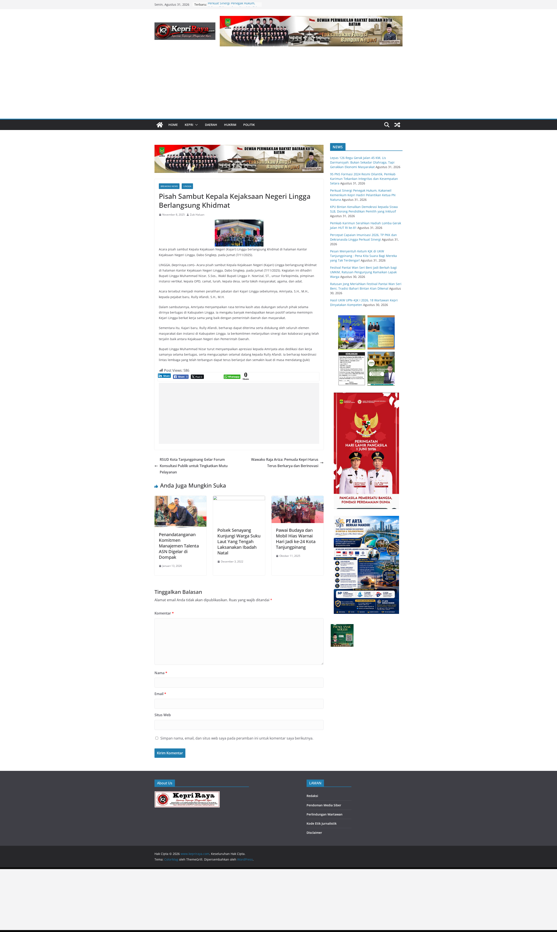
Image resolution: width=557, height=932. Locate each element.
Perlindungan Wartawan (324, 814)
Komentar (164, 613)
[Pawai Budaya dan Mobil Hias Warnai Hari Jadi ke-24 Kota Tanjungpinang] (298, 498)
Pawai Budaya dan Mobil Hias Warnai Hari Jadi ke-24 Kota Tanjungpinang (295, 538)
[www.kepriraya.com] (159, 125)
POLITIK (249, 125)
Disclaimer (314, 833)
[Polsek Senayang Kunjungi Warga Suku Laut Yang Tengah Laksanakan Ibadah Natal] (239, 498)
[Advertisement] (278, 86)
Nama (160, 672)
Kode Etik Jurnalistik (322, 823)
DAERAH (211, 125)
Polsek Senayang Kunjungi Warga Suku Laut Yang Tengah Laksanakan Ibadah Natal (238, 541)
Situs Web (162, 715)
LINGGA (187, 186)
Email (160, 693)
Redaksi (312, 796)
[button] (195, 125)
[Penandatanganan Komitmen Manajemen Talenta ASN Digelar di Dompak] (180, 498)
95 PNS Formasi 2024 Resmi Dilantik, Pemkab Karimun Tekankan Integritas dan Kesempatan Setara (364, 178)
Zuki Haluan (197, 214)
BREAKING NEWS (169, 186)
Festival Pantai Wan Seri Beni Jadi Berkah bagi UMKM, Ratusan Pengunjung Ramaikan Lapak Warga (363, 272)
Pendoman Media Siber (324, 805)
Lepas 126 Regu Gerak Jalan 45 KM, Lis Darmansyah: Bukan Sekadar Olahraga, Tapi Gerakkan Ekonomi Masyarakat (362, 162)
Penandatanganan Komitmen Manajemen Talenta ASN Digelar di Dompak (179, 546)
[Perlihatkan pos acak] (397, 125)
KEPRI (189, 125)
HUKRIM (230, 125)
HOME (173, 125)
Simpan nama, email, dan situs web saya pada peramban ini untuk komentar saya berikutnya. (236, 738)
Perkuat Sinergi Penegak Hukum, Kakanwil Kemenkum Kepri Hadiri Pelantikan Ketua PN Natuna (363, 195)
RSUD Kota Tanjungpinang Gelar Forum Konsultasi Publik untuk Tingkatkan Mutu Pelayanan (194, 465)
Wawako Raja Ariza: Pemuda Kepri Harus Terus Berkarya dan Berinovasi (284, 462)
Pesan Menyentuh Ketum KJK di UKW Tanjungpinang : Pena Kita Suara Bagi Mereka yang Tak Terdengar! (363, 255)
